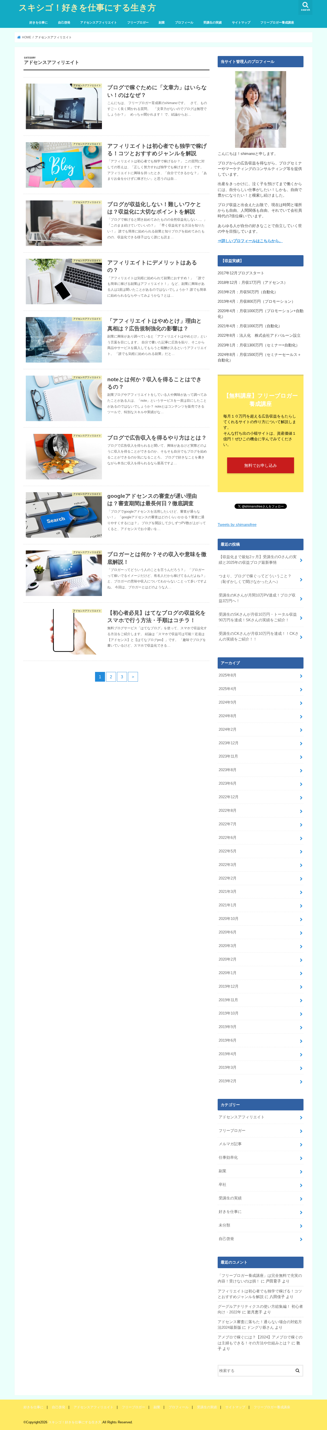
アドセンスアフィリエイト (98, 22)
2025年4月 (228, 689)
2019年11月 (228, 1000)
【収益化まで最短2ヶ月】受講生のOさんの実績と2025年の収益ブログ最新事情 (258, 560)
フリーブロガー (138, 22)
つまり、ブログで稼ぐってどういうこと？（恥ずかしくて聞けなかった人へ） (255, 579)
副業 (162, 22)
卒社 (222, 1185)
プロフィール (184, 22)
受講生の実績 (212, 22)
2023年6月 (228, 783)
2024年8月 (228, 716)
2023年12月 (229, 743)
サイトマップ (241, 22)
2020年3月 (228, 946)
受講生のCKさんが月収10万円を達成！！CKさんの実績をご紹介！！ (259, 636)
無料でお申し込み (260, 465)
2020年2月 (228, 959)
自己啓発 (64, 22)
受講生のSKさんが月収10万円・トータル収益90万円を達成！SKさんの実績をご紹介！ (258, 617)
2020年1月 (228, 973)
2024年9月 (228, 702)
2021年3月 (228, 891)
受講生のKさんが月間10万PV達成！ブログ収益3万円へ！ (257, 598)
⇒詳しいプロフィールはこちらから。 (250, 241)
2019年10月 (229, 1013)
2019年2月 (228, 1081)
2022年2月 (228, 878)
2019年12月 (229, 986)
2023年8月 (228, 770)
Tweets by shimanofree (237, 525)
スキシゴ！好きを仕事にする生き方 (87, 7)
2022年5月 (228, 851)
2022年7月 (228, 824)
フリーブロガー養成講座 (277, 22)
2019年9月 (228, 1027)
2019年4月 (228, 1054)
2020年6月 (228, 932)
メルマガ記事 (230, 1144)
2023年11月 (228, 756)
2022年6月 (228, 838)
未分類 (224, 1225)
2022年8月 (228, 810)
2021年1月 (228, 905)
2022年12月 (229, 797)
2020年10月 (229, 919)
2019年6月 (228, 1040)
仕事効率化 (228, 1157)
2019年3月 (228, 1067)
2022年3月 (228, 865)
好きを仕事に (38, 22)
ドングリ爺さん (260, 1327)
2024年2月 (228, 729)
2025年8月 (228, 675)
